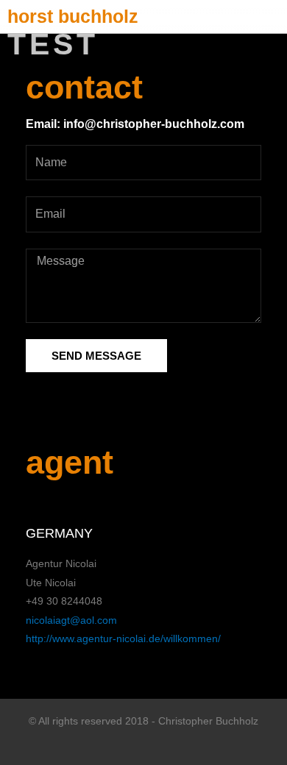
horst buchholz (72, 16)
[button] (276, 16)
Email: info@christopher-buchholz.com (135, 124)
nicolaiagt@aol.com (71, 620)
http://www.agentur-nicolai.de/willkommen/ (123, 638)
